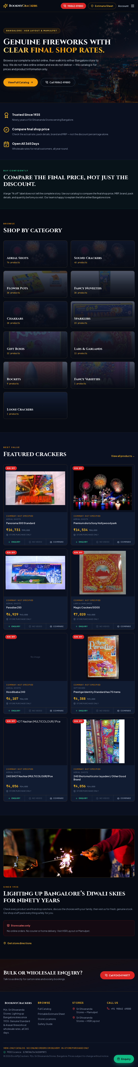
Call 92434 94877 (119, 975)
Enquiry (15, 542)
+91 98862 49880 (121, 1008)
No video (37, 542)
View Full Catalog (18, 82)
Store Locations (47, 1018)
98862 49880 (75, 5)
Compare (58, 542)
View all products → (123, 455)
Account (123, 5)
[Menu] (133, 6)
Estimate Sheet (104, 5)
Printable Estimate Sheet (51, 1013)
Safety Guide (45, 1023)
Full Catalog (44, 1008)
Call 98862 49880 (59, 82)
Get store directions (19, 943)
